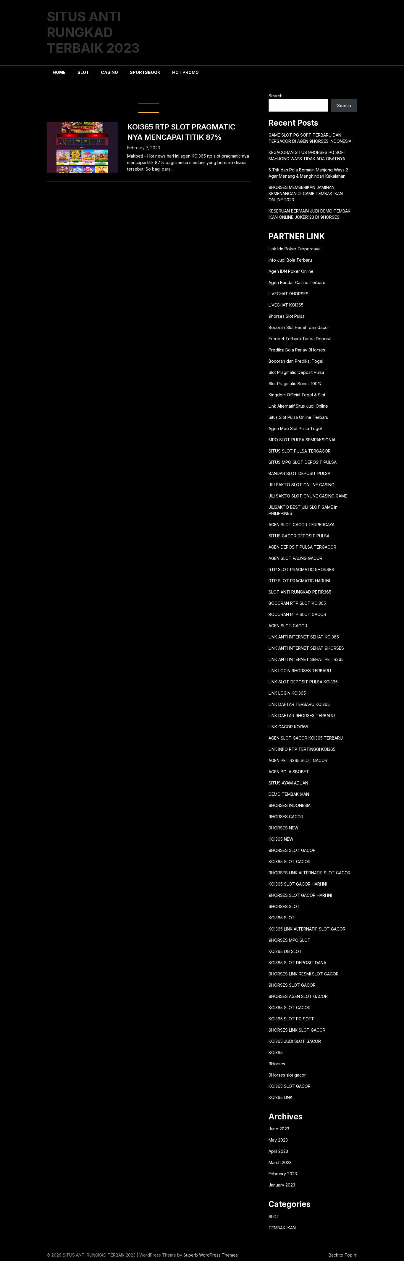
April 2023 (278, 1151)
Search (275, 95)
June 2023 (279, 1128)
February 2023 (283, 1173)
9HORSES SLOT (284, 906)
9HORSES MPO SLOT (290, 940)
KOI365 (276, 1052)
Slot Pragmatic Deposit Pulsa (296, 372)
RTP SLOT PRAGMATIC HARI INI (299, 580)
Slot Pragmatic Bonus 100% (295, 383)
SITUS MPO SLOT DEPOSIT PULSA (303, 462)
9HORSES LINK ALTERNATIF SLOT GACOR (309, 872)
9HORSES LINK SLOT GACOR (297, 1030)
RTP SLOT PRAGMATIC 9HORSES (301, 569)
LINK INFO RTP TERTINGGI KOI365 (302, 749)
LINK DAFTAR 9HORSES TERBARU (302, 715)
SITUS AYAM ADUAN (288, 782)
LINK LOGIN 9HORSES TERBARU (300, 670)
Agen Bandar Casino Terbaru (297, 282)
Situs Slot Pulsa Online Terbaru (298, 417)
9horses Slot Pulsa (287, 316)
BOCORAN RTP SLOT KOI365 (297, 603)
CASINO (109, 72)
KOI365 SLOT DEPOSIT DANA (297, 962)
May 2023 (278, 1139)
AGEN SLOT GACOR (288, 625)
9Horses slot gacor (287, 1074)
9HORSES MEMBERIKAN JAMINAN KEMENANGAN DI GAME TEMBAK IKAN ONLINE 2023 (306, 193)
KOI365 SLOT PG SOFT (291, 1018)
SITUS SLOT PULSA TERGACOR (300, 450)
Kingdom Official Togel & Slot (297, 394)
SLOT (83, 72)
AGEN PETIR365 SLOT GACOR (298, 760)
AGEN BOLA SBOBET (289, 771)
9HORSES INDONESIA (290, 805)
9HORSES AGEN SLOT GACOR (298, 996)
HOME (59, 72)
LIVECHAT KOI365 (286, 304)
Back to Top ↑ (343, 1254)
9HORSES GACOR (286, 816)
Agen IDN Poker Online (291, 271)
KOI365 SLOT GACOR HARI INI (298, 883)
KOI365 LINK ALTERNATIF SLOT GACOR (307, 928)
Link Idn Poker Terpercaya (295, 248)
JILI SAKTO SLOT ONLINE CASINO (301, 484)
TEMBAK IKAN (282, 1227)
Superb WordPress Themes (210, 1254)
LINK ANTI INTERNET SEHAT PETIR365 (306, 659)
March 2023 (280, 1162)
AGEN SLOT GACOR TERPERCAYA (301, 524)
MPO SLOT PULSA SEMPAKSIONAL (302, 439)
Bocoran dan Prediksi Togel (296, 361)
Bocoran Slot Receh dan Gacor (299, 327)
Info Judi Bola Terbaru (290, 259)
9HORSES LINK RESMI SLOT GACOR (304, 973)
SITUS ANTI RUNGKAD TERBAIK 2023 (93, 32)
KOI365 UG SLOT (285, 951)
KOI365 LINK (281, 1097)
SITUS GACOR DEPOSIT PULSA (299, 535)
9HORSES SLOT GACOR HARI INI (300, 895)
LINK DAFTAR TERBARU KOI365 (299, 704)
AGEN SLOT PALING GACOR (295, 558)
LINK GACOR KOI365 (288, 726)
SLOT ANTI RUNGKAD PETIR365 (300, 591)
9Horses (277, 1063)
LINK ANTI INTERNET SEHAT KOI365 (304, 636)
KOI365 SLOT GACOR (290, 861)
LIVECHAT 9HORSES (288, 293)
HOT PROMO (185, 72)
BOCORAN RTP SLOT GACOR (297, 614)
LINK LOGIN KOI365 (287, 693)
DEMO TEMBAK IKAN (289, 794)
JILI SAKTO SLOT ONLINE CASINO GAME (308, 495)
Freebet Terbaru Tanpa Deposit (300, 338)
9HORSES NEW (283, 827)
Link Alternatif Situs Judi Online (298, 406)
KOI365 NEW (281, 839)
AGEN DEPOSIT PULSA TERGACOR (302, 547)
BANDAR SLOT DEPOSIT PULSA (299, 473)
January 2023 (282, 1184)
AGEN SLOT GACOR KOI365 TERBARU (306, 737)
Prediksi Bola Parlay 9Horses (297, 349)
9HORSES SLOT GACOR (292, 850)
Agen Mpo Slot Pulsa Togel (295, 428)
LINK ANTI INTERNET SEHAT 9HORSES (306, 648)
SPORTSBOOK (145, 72)
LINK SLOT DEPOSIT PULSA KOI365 (303, 681)
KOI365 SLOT (282, 917)
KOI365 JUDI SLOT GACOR (295, 1041)
